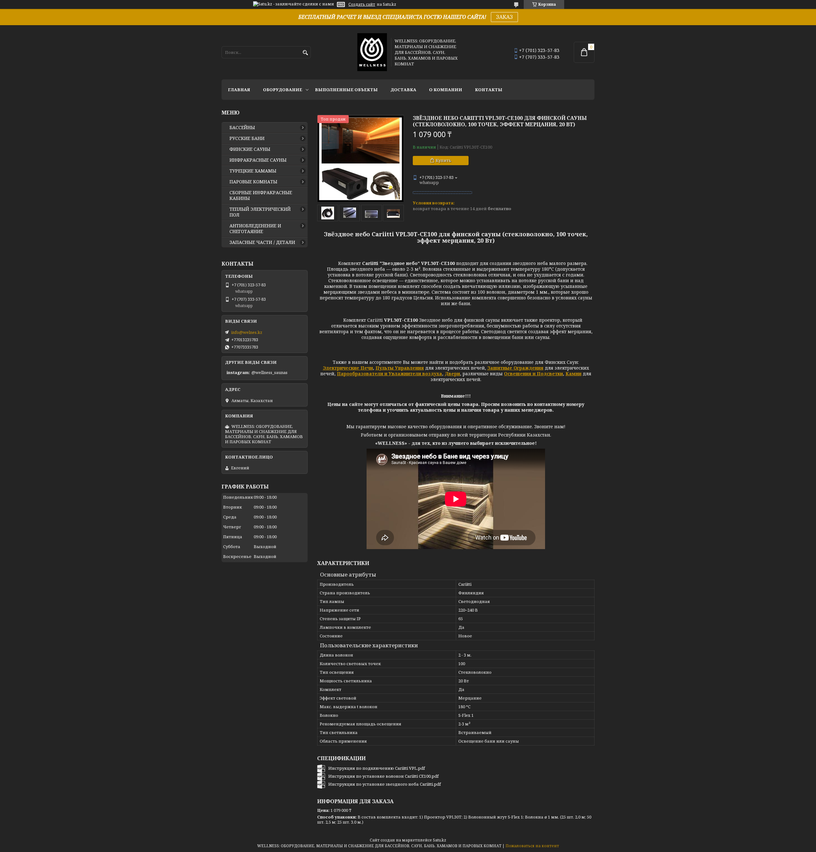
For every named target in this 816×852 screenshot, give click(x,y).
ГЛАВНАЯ (239, 89)
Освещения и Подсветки (533, 374)
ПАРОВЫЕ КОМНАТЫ (253, 182)
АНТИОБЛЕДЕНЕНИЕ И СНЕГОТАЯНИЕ (255, 228)
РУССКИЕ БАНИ (247, 138)
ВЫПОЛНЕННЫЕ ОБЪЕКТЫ (346, 89)
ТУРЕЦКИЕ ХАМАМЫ (252, 171)
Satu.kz (439, 840)
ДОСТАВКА (403, 89)
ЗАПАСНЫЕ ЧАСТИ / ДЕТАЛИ (262, 242)
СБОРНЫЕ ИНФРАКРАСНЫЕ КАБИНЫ (260, 195)
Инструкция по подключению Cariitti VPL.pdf (376, 768)
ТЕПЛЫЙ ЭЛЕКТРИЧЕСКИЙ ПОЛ (260, 212)
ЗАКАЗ (504, 16)
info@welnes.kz (246, 332)
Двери (452, 374)
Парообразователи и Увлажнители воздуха (389, 374)
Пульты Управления (399, 368)
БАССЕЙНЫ (242, 127)
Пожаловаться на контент (532, 845)
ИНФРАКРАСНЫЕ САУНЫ (258, 160)
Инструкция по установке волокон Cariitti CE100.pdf (383, 776)
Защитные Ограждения (515, 368)
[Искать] (305, 52)
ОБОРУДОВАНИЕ (282, 89)
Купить (443, 160)
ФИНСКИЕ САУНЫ (249, 149)
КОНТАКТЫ (488, 89)
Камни (573, 374)
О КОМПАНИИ (445, 89)
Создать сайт (361, 4)
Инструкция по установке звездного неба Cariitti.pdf (384, 784)
